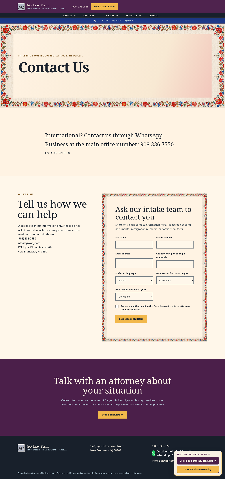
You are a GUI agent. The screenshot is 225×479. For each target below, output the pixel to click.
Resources (131, 15)
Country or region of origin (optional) (170, 255)
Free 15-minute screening (197, 469)
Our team (89, 15)
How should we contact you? (130, 289)
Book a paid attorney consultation (198, 460)
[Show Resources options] (140, 15)
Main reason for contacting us (172, 273)
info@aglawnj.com (163, 460)
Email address (122, 253)
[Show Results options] (117, 15)
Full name (120, 237)
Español (105, 20)
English (95, 20)
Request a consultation (131, 318)
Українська (117, 20)
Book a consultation (104, 6)
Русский (129, 20)
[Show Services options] (74, 15)
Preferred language (125, 273)
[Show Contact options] (160, 15)
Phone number (164, 237)
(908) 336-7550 (80, 6)
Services (67, 15)
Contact (153, 15)
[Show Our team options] (97, 15)
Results (110, 15)
